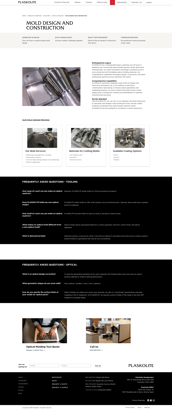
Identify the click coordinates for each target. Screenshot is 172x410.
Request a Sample (60, 387)
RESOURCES (122, 2)
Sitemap (147, 407)
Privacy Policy (130, 407)
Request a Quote (59, 384)
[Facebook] (151, 400)
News (54, 381)
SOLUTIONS (46, 15)
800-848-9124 (90, 377)
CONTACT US (136, 2)
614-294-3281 (90, 381)
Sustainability (23, 384)
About (20, 377)
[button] (112, 3)
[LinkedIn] (148, 400)
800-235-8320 (90, 384)
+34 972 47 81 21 (91, 390)
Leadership (22, 380)
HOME (24, 15)
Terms (139, 407)
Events (20, 390)
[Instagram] (154, 400)
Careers (21, 387)
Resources (57, 377)
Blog (20, 393)
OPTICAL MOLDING (58, 15)
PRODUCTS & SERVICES (34, 15)
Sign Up (98, 365)
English (149, 2)
